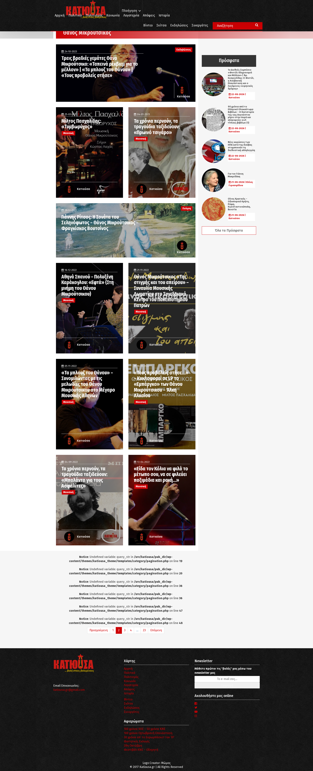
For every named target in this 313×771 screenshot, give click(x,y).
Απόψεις (149, 15)
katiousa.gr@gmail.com (69, 690)
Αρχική (60, 15)
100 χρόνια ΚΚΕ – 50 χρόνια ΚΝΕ (144, 729)
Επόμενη (156, 630)
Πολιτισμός (94, 15)
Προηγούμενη (98, 630)
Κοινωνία (113, 15)
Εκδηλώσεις (179, 25)
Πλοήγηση (129, 11)
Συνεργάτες (200, 25)
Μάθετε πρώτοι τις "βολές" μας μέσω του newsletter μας (223, 670)
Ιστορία (164, 15)
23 (144, 630)
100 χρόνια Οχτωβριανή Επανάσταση (148, 733)
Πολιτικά (75, 15)
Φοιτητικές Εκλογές (137, 741)
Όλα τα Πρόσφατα (229, 230)
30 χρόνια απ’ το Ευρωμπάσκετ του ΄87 (149, 737)
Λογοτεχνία (131, 685)
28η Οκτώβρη (133, 745)
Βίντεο (148, 25)
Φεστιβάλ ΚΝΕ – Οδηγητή (141, 749)
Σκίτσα (161, 25)
